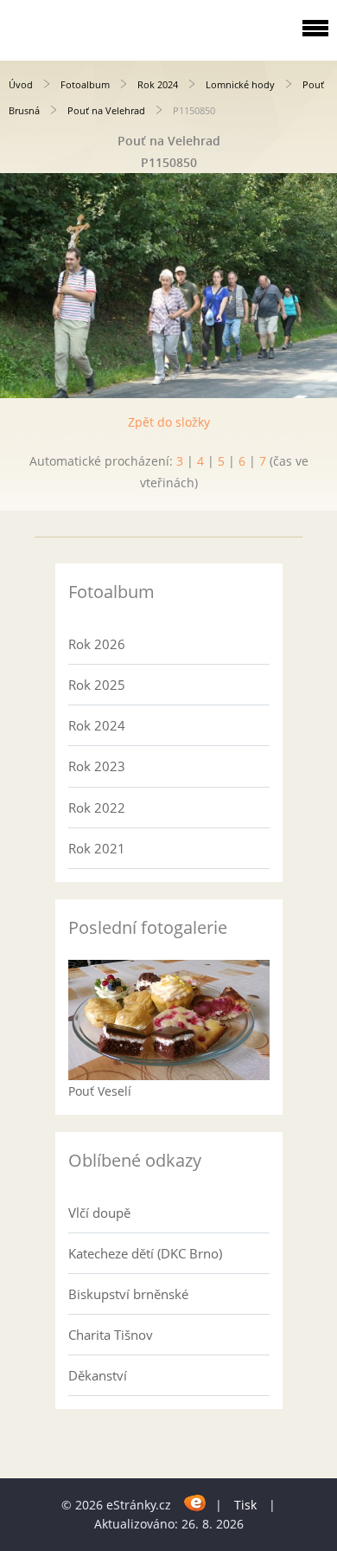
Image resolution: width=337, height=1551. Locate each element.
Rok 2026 (96, 644)
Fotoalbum (85, 84)
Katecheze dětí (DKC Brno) (145, 1253)
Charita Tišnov (110, 1334)
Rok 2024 (157, 84)
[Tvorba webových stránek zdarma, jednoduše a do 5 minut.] (195, 1502)
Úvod (21, 84)
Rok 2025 (96, 684)
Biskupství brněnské (128, 1294)
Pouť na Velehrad (106, 110)
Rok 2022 (96, 807)
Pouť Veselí (99, 1091)
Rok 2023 (96, 766)
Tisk (245, 1504)
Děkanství (97, 1375)
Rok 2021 (96, 848)
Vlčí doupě (99, 1212)
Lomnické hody (240, 84)
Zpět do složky (169, 422)
